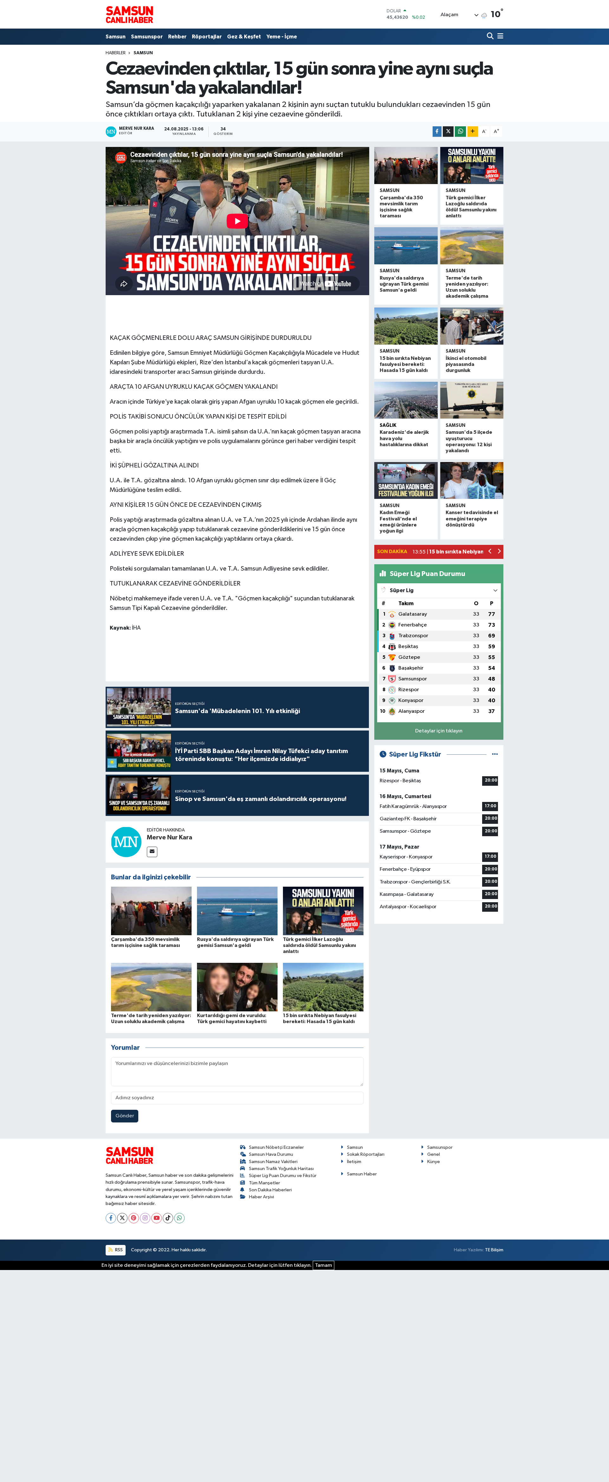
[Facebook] (111, 1218)
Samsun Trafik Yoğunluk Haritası (281, 1168)
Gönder (124, 1116)
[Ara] (491, 36)
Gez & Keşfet (244, 36)
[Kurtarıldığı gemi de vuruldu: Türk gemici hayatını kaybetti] (237, 986)
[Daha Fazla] (473, 131)
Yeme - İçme (281, 36)
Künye (433, 1161)
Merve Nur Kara (169, 837)
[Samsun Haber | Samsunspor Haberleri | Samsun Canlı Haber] (129, 14)
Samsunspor (147, 36)
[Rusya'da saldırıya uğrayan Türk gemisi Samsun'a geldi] (237, 911)
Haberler (116, 53)
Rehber (177, 36)
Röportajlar (207, 36)
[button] (490, 552)
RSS (118, 1249)
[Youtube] (156, 1218)
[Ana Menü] (499, 36)
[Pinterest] (133, 1218)
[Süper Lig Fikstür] (495, 754)
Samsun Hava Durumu (271, 1154)
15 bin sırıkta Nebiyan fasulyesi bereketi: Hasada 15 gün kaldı (405, 364)
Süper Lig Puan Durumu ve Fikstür (283, 1175)
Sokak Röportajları (365, 1154)
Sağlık (388, 425)
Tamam (323, 1265)
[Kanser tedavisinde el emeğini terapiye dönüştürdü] (471, 480)
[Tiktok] (168, 1218)
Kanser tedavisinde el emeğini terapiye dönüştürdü (472, 518)
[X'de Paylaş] (448, 131)
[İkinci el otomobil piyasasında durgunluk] (471, 326)
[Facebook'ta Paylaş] (437, 131)
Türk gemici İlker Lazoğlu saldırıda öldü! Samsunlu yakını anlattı (319, 945)
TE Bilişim (494, 1249)
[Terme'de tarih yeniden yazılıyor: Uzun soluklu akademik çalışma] (151, 986)
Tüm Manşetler (264, 1183)
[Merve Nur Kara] (126, 841)
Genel (433, 1154)
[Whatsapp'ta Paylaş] (460, 131)
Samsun (116, 36)
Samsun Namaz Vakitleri (273, 1161)
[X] (122, 1218)
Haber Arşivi (261, 1196)
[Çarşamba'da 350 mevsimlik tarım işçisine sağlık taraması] (151, 911)
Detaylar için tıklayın (438, 731)
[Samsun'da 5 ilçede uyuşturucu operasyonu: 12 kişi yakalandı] (471, 400)
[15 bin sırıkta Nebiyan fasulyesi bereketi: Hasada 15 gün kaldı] (323, 986)
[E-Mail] (152, 852)
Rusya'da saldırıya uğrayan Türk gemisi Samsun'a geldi (404, 284)
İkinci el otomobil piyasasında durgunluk (466, 364)
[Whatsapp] (179, 1218)
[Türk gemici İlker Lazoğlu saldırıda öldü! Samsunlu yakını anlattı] (323, 911)
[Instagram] (145, 1218)
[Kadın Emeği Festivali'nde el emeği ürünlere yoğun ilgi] (405, 480)
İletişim (354, 1161)
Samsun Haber (362, 1174)
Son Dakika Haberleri (270, 1190)
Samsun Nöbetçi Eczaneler (276, 1147)
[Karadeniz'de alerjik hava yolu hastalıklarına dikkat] (405, 400)
